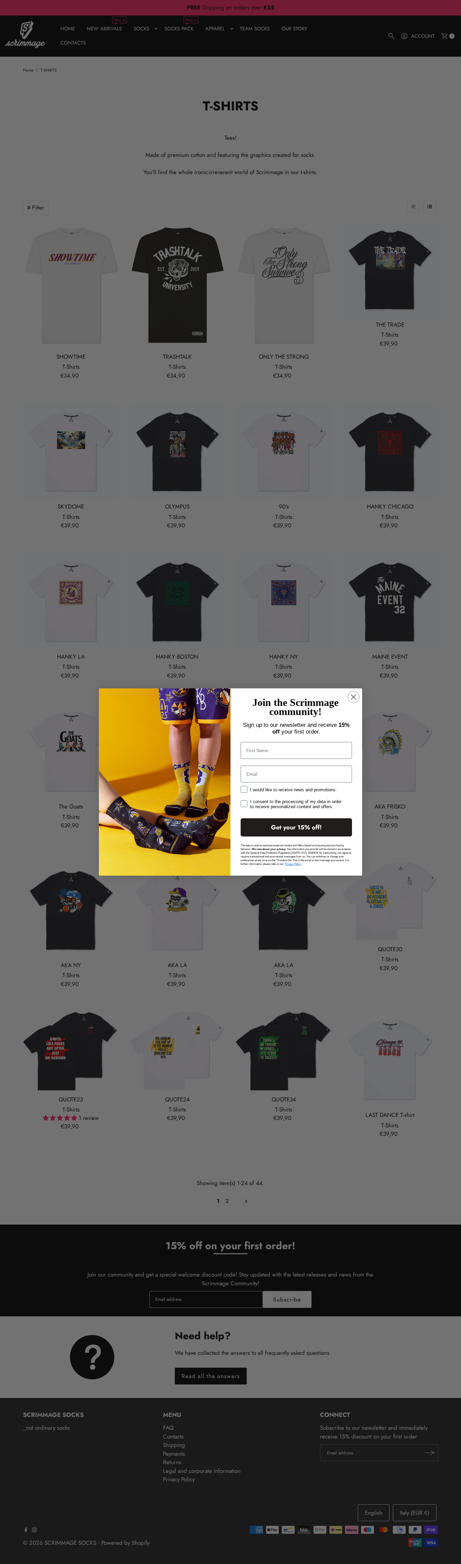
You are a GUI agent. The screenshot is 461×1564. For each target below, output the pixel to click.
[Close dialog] (353, 697)
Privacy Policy (293, 864)
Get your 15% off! (296, 827)
